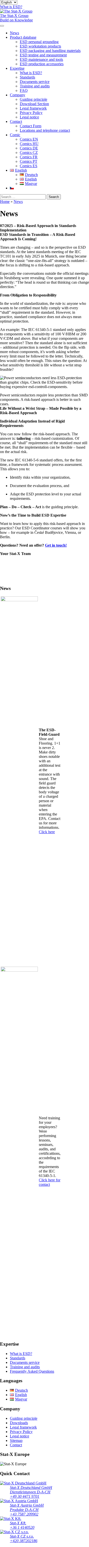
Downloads (19, 1423)
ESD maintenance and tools (41, 59)
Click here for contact (49, 1182)
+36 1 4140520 (22, 1527)
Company (17, 95)
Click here (47, 832)
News (14, 33)
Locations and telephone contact (45, 130)
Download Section (34, 104)
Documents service (34, 82)
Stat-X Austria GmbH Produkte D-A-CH (27, 1507)
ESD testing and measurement (43, 55)
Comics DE (29, 148)
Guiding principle (33, 99)
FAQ (24, 90)
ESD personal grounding (39, 42)
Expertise (17, 68)
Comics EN (29, 139)
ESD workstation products (40, 46)
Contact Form (30, 126)
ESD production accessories (42, 64)
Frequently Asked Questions (32, 1371)
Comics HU (29, 144)
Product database (23, 37)
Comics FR (29, 157)
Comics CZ (29, 152)
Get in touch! (56, 545)
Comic (15, 135)
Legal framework (33, 108)
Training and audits (35, 86)
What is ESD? (31, 73)
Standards (27, 77)
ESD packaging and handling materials (50, 51)
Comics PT (28, 161)
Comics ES (28, 166)
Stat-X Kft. (18, 1523)
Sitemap (16, 1440)
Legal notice (29, 117)
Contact (16, 121)
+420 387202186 (23, 1541)
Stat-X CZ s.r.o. (22, 1536)
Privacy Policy (31, 113)
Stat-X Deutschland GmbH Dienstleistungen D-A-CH (31, 1489)
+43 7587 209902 (24, 1514)
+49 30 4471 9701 (24, 1496)
